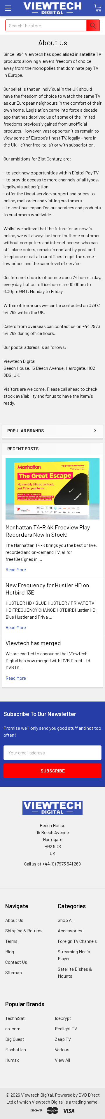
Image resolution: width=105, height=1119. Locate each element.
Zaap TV (63, 1039)
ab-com (12, 1028)
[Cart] (97, 8)
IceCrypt (63, 1018)
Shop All (66, 920)
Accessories (70, 930)
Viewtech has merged (33, 642)
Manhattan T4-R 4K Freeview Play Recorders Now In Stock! (48, 531)
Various (62, 1049)
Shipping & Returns (24, 930)
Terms (11, 941)
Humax (12, 1060)
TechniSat (15, 1018)
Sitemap (13, 972)
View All (62, 1060)
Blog (9, 951)
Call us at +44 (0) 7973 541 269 (52, 863)
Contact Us (16, 962)
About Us (14, 920)
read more (16, 569)
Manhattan (15, 1049)
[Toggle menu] (8, 8)
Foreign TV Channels (77, 941)
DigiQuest (14, 1039)
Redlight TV (66, 1028)
